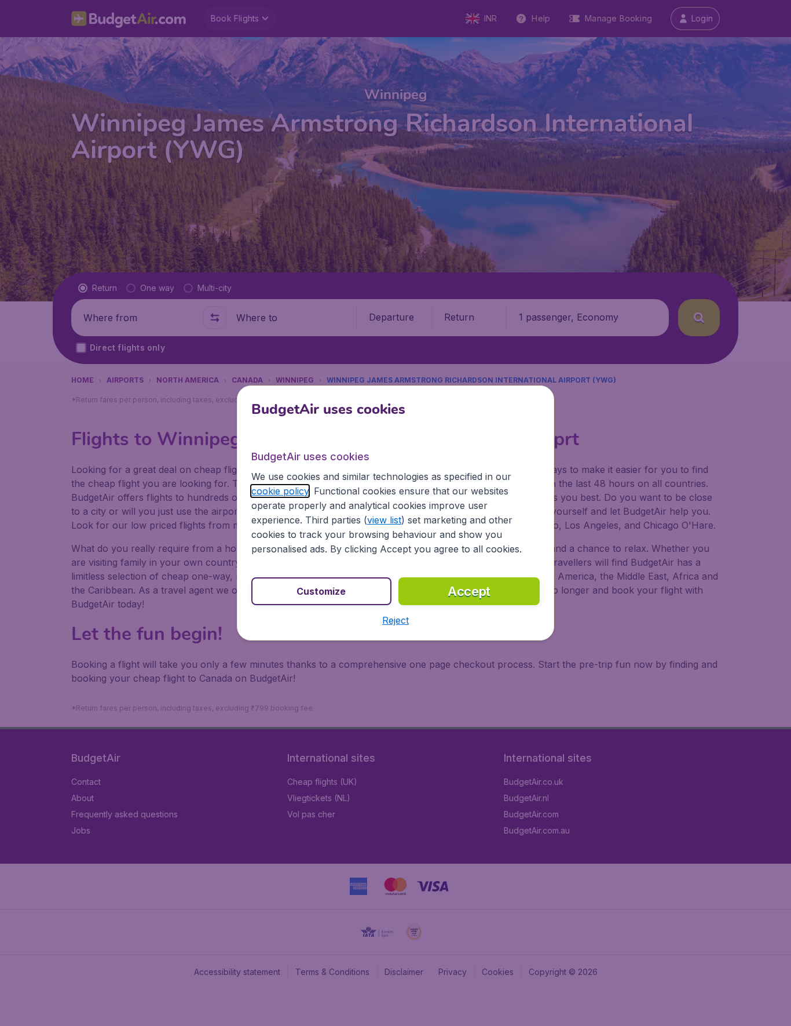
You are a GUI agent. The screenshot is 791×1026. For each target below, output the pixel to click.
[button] (395, 620)
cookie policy (280, 491)
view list (384, 520)
